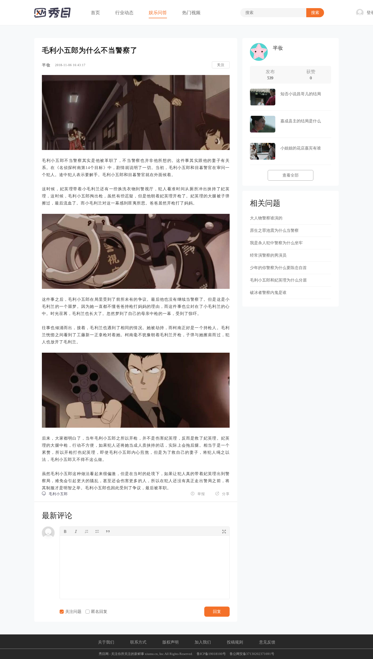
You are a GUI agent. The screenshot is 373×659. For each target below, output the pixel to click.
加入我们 (203, 642)
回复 (217, 611)
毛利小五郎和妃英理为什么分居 (278, 280)
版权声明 (170, 642)
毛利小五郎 (55, 494)
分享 (222, 494)
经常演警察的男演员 (268, 255)
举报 (198, 494)
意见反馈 (267, 642)
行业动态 (124, 12)
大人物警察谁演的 (266, 218)
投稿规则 (235, 642)
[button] (65, 531)
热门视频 (191, 12)
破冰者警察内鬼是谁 (268, 292)
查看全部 (290, 175)
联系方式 (138, 642)
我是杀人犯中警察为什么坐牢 (276, 243)
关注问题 (72, 611)
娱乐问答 (158, 12)
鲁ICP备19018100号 (211, 654)
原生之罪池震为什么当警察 (274, 230)
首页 (95, 12)
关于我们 (106, 642)
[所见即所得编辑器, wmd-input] (144, 567)
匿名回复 (98, 611)
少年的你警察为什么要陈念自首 (278, 268)
